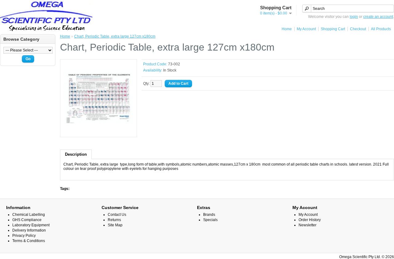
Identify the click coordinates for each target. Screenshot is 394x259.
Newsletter (307, 225)
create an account (378, 16)
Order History (310, 220)
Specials (210, 220)
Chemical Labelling (28, 214)
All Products (381, 29)
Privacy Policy (24, 235)
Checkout (358, 29)
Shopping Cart (333, 29)
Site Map (115, 225)
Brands (209, 214)
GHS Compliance (27, 220)
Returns (114, 220)
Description (76, 154)
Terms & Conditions (28, 241)
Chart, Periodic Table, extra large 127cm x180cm (114, 36)
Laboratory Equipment (31, 225)
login (354, 16)
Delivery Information (29, 230)
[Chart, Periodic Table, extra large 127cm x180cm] (98, 132)
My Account (306, 29)
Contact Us (117, 214)
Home (287, 29)
